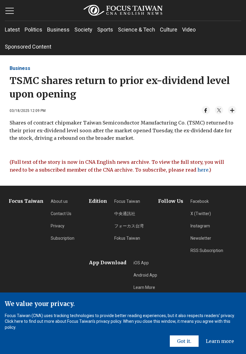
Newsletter (200, 238)
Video (189, 29)
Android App (145, 275)
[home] (123, 10)
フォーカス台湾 (129, 226)
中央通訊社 (124, 213)
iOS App (141, 262)
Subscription (62, 238)
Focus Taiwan (127, 201)
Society (83, 29)
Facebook (199, 201)
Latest (12, 29)
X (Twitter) (200, 213)
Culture (168, 29)
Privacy (57, 226)
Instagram (200, 226)
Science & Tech (136, 29)
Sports (105, 29)
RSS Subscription (206, 250)
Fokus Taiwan (127, 238)
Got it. (184, 341)
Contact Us (61, 213)
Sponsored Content (28, 47)
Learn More (144, 287)
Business (58, 29)
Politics (33, 29)
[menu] (9, 11)
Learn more (220, 341)
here (202, 170)
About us (59, 201)
